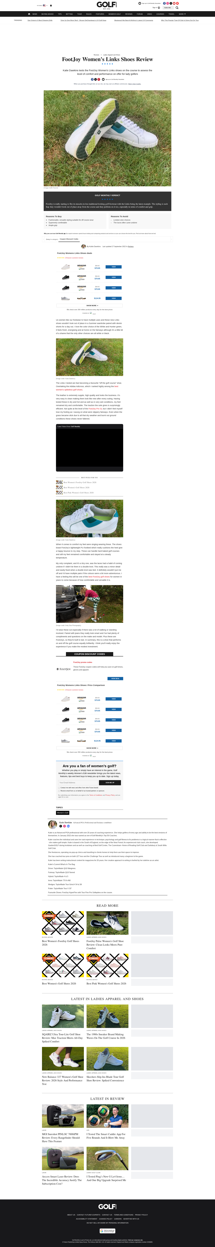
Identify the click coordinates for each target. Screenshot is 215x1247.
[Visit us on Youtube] (174, 3)
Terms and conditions (123, 1215)
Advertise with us (131, 1219)
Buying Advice (48, 14)
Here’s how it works (134, 84)
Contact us (107, 1215)
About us (71, 1215)
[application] (89, 448)
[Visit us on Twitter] (171, 3)
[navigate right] (171, 239)
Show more (91, 305)
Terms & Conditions (95, 795)
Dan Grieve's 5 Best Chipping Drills (40, 20)
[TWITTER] (61, 826)
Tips (59, 14)
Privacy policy (141, 1215)
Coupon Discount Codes (69, 239)
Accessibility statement (86, 1219)
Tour (79, 14)
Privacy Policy (110, 795)
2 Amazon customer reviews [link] (74, 258)
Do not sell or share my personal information (107, 1223)
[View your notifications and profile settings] (51, 5)
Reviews (128, 14)
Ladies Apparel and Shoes (111, 55)
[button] (89, 266)
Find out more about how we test (146, 233)
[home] (29, 14)
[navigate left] (43, 239)
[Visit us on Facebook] (164, 3)
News (34, 14)
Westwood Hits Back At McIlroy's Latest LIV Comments (133, 20)
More (181, 14)
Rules (88, 14)
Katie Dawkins (95, 246)
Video (149, 14)
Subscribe (167, 7)
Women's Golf (115, 14)
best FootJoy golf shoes (99, 577)
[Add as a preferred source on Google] (107, 1230)
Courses (160, 14)
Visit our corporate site (135, 1240)
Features (100, 14)
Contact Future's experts (88, 1215)
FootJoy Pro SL (95, 409)
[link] (65, 267)
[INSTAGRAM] (65, 826)
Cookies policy (105, 1219)
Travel (171, 14)
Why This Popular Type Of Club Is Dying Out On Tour (180, 20)
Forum (140, 14)
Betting (69, 14)
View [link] (114, 267)
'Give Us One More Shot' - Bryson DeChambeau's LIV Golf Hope (83, 20)
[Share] (92, 79)
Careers (117, 1219)
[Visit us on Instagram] (167, 3)
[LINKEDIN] (69, 826)
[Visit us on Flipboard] (177, 3)
